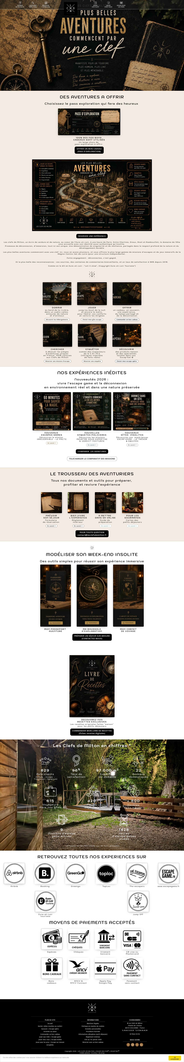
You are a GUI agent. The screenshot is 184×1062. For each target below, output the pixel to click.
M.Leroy (101, 1053)
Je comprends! (175, 1058)
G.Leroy (94, 1053)
